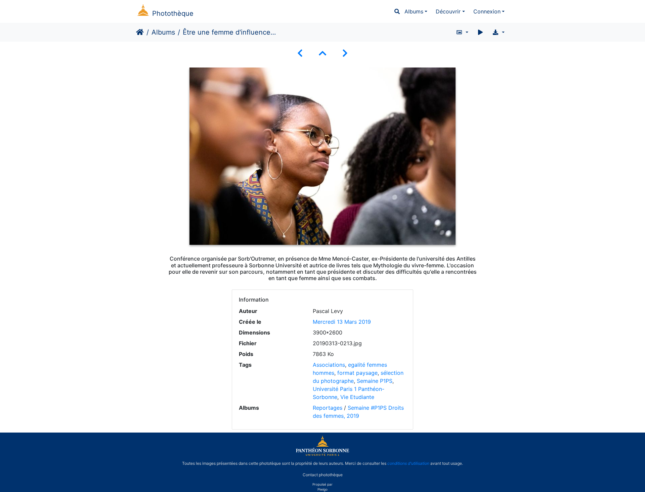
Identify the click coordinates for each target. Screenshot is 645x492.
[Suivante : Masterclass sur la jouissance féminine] (345, 53)
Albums (413, 11)
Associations (329, 364)
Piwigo (322, 489)
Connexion (487, 11)
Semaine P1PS (374, 380)
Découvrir (448, 11)
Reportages (327, 407)
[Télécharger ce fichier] (498, 32)
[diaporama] (480, 32)
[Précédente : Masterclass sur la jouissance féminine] (300, 53)
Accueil (140, 32)
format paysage (357, 372)
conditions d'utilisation (408, 463)
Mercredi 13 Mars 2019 (342, 321)
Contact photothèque (323, 474)
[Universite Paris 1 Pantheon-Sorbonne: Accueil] (322, 454)
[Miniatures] (322, 53)
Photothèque (173, 13)
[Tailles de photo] (462, 32)
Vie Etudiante (357, 397)
